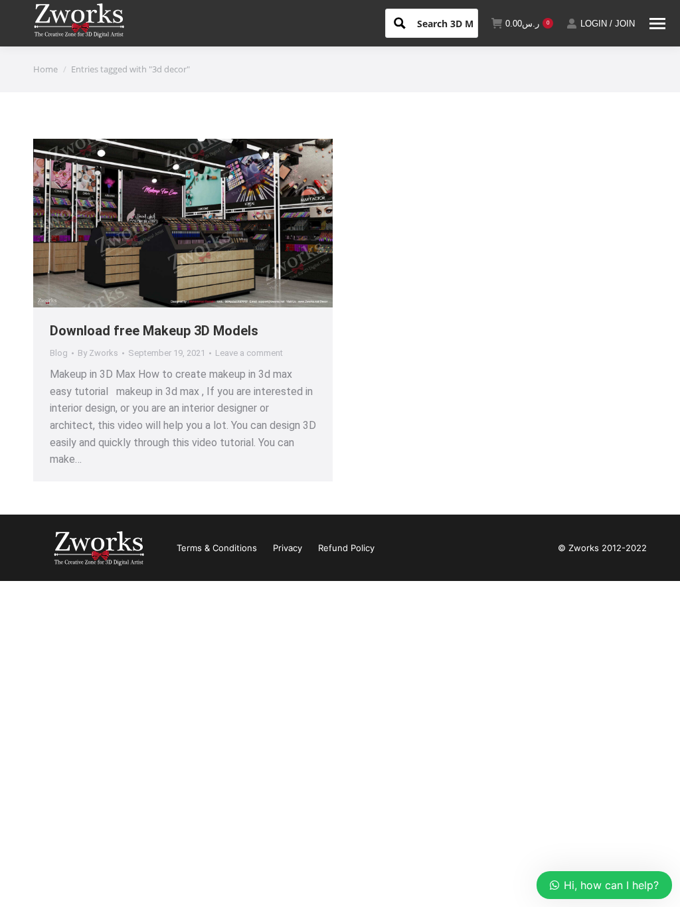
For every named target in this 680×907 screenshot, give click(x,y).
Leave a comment (249, 353)
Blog (59, 353)
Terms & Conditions (217, 547)
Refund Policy (346, 547)
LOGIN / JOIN (607, 24)
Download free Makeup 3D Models (154, 331)
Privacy (287, 547)
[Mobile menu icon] (657, 24)
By (98, 353)
